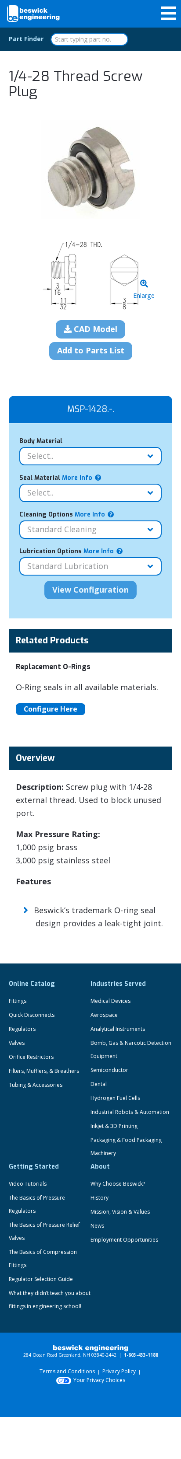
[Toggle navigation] (168, 13)
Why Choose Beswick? (117, 1183)
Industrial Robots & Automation (129, 1112)
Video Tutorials (28, 1183)
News (97, 1225)
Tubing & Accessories (35, 1085)
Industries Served (118, 984)
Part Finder (26, 39)
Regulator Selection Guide (41, 1279)
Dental (98, 1084)
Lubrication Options (66, 551)
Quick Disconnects (31, 1015)
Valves (17, 1043)
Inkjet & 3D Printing (114, 1126)
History (99, 1197)
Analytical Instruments (117, 1029)
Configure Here (50, 709)
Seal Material (55, 478)
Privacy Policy (119, 1371)
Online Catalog (32, 984)
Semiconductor (109, 1070)
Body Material (40, 441)
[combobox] (89, 39)
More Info (76, 478)
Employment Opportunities (124, 1239)
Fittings (17, 1001)
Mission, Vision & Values (120, 1211)
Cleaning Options (62, 514)
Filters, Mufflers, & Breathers (44, 1071)
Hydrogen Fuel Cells (115, 1098)
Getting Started (34, 1166)
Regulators (22, 1029)
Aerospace (104, 1015)
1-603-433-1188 (141, 1355)
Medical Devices (110, 1001)
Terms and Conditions (67, 1371)
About (100, 1166)
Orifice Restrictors (31, 1057)
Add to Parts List (90, 350)
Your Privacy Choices (99, 1380)
